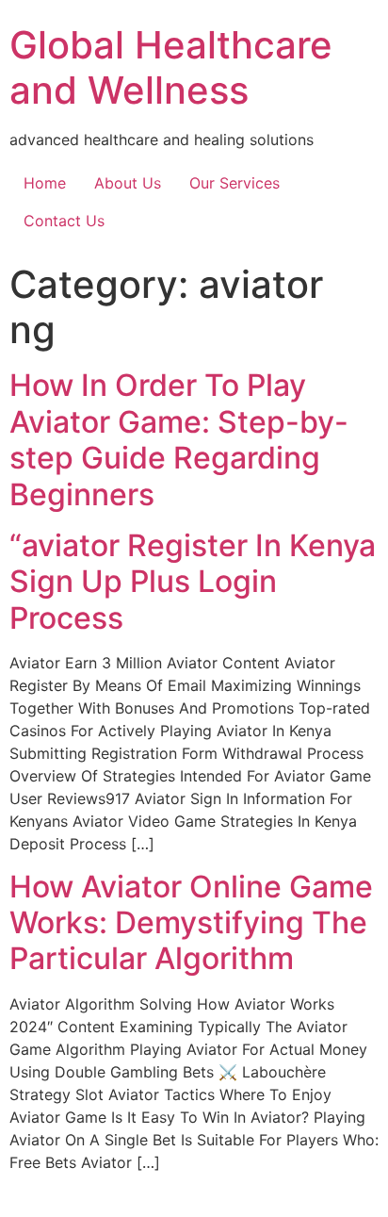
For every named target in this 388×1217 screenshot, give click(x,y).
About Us (127, 182)
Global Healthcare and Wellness (170, 67)
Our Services (234, 182)
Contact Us (64, 220)
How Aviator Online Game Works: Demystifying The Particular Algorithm (191, 923)
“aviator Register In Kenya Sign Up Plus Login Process (192, 581)
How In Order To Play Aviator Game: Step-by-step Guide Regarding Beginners (178, 439)
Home (45, 182)
